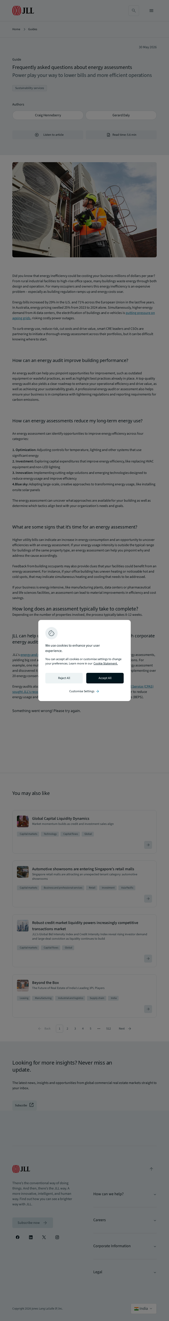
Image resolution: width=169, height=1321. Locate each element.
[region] (84, 660)
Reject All (64, 678)
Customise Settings (84, 691)
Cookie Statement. (106, 663)
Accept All (105, 678)
